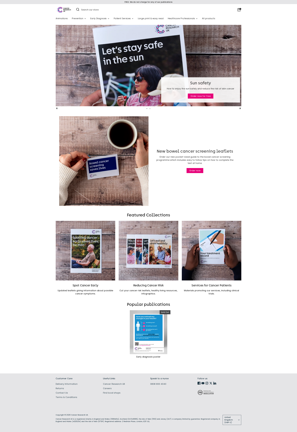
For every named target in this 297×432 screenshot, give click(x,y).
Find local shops (112, 392)
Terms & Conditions (66, 397)
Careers (107, 388)
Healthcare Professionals (181, 18)
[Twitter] (210, 383)
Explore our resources (148, 97)
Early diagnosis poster (148, 356)
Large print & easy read (151, 18)
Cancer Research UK (114, 383)
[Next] (240, 108)
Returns (60, 388)
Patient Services (122, 18)
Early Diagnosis (98, 18)
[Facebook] (199, 383)
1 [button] (147, 108)
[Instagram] (206, 383)
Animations (62, 18)
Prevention (78, 18)
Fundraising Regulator (206, 394)
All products (208, 18)
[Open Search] (77, 9)
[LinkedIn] (214, 383)
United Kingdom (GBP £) (228, 420)
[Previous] (57, 108)
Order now (195, 170)
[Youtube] (203, 383)
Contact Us (62, 392)
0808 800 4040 (158, 383)
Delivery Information (66, 383)
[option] (148, 65)
